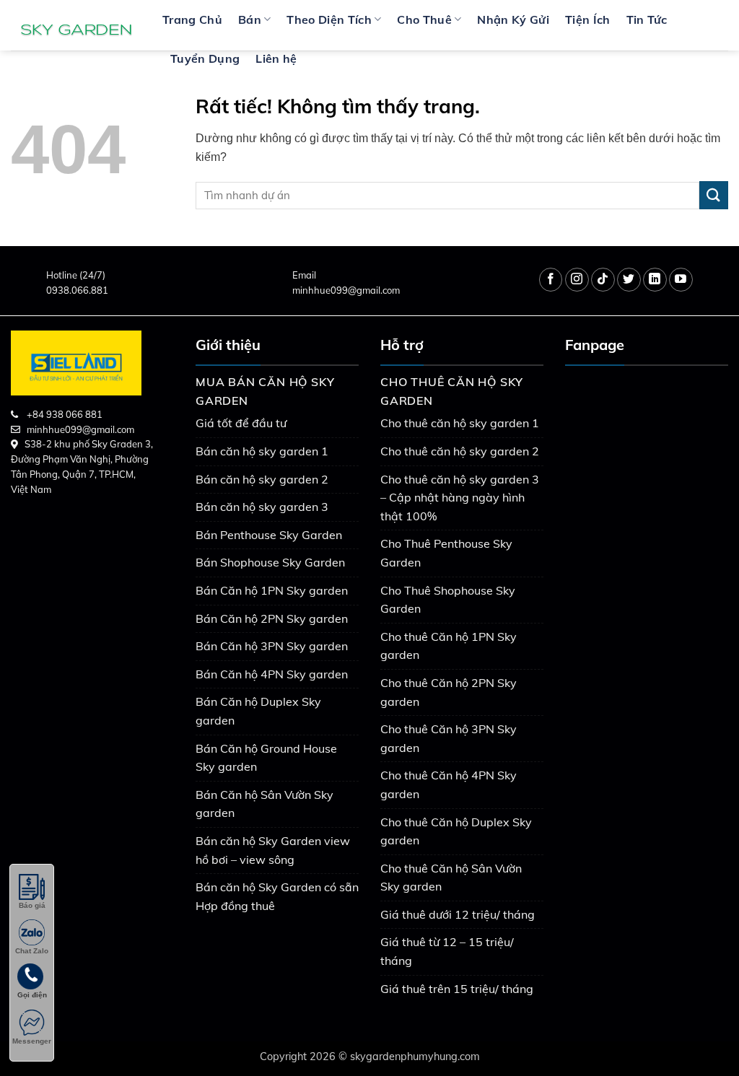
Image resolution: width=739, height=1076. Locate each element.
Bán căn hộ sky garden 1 (262, 451)
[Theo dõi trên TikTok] (603, 280)
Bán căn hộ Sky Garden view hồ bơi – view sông (273, 850)
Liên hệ (276, 58)
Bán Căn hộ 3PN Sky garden (272, 646)
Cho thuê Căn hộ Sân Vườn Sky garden (451, 877)
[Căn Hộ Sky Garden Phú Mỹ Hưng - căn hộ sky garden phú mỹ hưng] (76, 25)
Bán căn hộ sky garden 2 (262, 479)
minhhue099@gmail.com (346, 290)
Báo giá (32, 905)
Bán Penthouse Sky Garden (269, 535)
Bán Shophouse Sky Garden (270, 562)
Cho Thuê (424, 19)
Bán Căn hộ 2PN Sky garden (272, 618)
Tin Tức (647, 19)
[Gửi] (713, 195)
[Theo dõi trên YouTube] (681, 280)
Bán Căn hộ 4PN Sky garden (272, 674)
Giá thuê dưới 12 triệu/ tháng (457, 914)
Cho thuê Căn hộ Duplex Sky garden (456, 831)
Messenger (31, 1041)
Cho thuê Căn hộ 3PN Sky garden (448, 738)
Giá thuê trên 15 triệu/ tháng (456, 988)
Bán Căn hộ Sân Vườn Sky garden (264, 804)
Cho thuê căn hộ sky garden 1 (459, 423)
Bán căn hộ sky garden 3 (262, 506)
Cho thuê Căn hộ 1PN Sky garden (448, 645)
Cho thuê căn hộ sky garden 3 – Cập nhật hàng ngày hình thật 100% (459, 497)
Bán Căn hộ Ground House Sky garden (266, 757)
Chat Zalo (31, 951)
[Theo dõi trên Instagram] (577, 280)
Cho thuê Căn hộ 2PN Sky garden (448, 692)
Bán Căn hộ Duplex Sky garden (258, 710)
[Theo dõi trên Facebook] (551, 280)
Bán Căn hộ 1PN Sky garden (272, 590)
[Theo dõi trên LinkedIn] (655, 280)
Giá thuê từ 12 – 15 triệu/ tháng (447, 951)
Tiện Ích (588, 19)
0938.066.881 (77, 290)
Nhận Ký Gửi (513, 19)
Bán (249, 19)
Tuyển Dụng (205, 58)
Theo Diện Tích (329, 19)
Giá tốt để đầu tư (241, 423)
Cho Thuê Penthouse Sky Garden (446, 552)
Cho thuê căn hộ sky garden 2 (459, 451)
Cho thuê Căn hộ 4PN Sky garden (448, 784)
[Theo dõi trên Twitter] (629, 280)
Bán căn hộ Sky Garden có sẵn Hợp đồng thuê (277, 896)
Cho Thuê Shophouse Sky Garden (447, 599)
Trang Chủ (192, 19)
